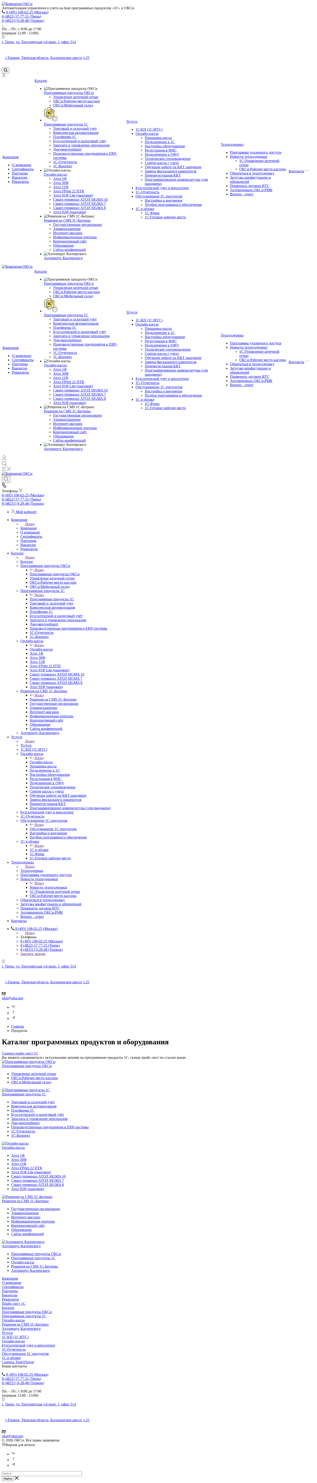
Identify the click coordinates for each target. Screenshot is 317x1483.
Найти (8, 1478)
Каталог (41, 81)
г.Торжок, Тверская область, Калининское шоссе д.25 (47, 58)
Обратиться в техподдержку (252, 173)
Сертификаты (23, 169)
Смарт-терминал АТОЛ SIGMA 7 (79, 204)
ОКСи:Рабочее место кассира (76, 101)
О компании (21, 165)
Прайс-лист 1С (14, 1303)
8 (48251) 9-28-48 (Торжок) (23, 21)
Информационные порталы (75, 237)
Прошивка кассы (158, 138)
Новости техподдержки (248, 157)
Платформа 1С (64, 137)
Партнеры (20, 173)
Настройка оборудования (165, 146)
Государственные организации (77, 225)
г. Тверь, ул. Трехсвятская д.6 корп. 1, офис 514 (39, 42)
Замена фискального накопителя (170, 171)
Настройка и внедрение (163, 200)
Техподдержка (232, 144)
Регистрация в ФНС (161, 150)
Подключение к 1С (160, 142)
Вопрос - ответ (241, 194)
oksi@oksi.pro (12, 998)
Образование (63, 245)
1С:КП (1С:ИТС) (149, 129)
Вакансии (19, 177)
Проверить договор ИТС (249, 186)
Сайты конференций (69, 250)
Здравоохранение (67, 229)
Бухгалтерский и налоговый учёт (79, 141)
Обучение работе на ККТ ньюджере (173, 167)
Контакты (296, 171)
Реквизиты (20, 182)
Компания (11, 157)
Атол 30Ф (61, 183)
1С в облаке (145, 209)
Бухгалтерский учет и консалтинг (162, 188)
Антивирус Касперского (63, 258)
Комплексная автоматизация (75, 133)
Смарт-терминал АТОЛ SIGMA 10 (80, 199)
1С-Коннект (62, 166)
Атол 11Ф (60, 187)
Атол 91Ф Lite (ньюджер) (73, 195)
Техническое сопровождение (168, 159)
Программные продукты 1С (66, 124)
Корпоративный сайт (70, 241)
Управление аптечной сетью (75, 97)
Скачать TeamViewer (18, 1362)
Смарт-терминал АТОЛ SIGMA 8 (79, 208)
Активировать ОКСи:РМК (251, 190)
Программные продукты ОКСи (69, 93)
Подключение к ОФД (162, 154)
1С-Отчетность (65, 162)
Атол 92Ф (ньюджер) (69, 212)
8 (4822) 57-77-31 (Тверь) (21, 16)
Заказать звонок (32, 954)
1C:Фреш (152, 213)
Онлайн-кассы (55, 174)
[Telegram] (13, 1018)
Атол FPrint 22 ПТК (68, 191)
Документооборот (67, 149)
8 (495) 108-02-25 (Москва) (27, 12)
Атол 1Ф (60, 179)
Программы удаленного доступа (255, 152)
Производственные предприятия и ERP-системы (50, 1127)
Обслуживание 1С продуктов (159, 196)
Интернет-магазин (67, 233)
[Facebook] (13, 1013)
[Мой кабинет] (4, 76)
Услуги (131, 121)
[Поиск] (5, 70)
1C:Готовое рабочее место (165, 217)
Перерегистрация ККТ (163, 175)
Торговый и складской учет (75, 128)
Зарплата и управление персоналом (81, 145)
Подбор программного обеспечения (173, 205)
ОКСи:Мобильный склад (73, 105)
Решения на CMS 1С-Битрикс (67, 220)
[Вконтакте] (13, 1007)
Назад (30, 524)
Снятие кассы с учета (162, 163)
